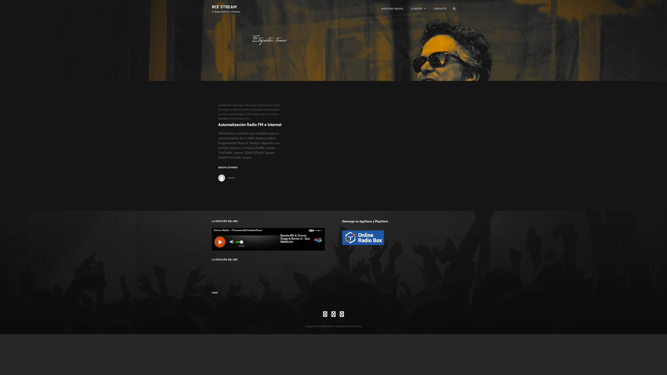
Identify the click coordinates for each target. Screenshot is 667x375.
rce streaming (235, 109)
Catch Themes (355, 326)
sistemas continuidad (253, 109)
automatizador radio (227, 105)
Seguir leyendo (228, 168)
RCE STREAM (224, 7)
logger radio (243, 105)
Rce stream (223, 109)
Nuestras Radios (392, 8)
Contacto (440, 8)
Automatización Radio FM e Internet (250, 124)
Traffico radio (252, 114)
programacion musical (269, 105)
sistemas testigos (237, 114)
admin (231, 177)
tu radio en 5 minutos (269, 114)
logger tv (254, 105)
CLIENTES (416, 8)
